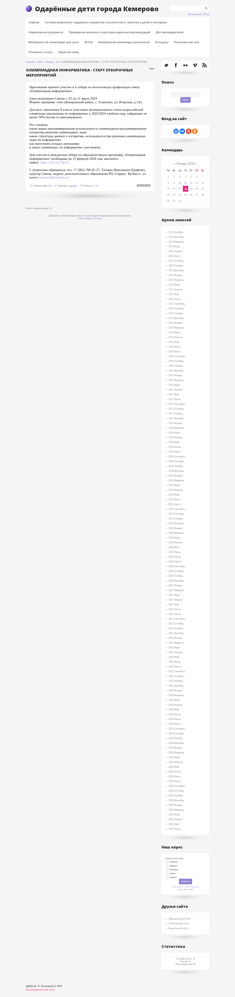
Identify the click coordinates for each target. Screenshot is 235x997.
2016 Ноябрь (176, 365)
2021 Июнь (175, 609)
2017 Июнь (175, 399)
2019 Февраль (176, 480)
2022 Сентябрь (177, 671)
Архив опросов (191, 887)
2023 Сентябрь (177, 728)
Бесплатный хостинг (37, 989)
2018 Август (175, 451)
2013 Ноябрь (176, 232)
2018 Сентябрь (177, 456)
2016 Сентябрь (177, 356)
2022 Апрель (176, 652)
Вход (206, 14)
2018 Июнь (175, 447)
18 (57, 62)
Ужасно (173, 877)
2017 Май (174, 394)
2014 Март (174, 246)
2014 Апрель (176, 251)
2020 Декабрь (176, 580)
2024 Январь (176, 747)
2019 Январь (176, 475)
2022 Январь (176, 638)
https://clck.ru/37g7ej (54, 162)
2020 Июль (175, 556)
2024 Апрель (176, 762)
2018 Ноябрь (176, 466)
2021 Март (174, 595)
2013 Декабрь (176, 237)
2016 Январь (176, 322)
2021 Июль (175, 614)
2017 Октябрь (176, 408)
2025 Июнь (175, 828)
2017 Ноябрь (176, 413)
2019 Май (174, 494)
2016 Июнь (175, 346)
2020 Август (175, 561)
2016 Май (174, 342)
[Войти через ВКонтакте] (182, 131)
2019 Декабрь (176, 523)
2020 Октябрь (176, 571)
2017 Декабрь (176, 418)
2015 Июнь (175, 299)
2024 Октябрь (176, 790)
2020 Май (174, 547)
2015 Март (174, 284)
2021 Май (174, 604)
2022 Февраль (176, 642)
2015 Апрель (176, 289)
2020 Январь (176, 528)
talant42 (72, 185)
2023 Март (174, 700)
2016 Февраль (176, 327)
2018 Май (174, 442)
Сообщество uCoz (179, 923)
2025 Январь (176, 805)
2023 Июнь (175, 714)
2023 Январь (176, 690)
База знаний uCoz (179, 928)
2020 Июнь (175, 552)
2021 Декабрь (176, 633)
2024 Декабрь (176, 800)
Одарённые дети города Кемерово (97, 8)
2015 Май (174, 294)
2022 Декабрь (176, 685)
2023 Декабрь (176, 743)
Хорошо (173, 866)
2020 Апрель (176, 542)
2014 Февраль (176, 241)
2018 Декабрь (176, 470)
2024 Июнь (175, 771)
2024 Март (174, 757)
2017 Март (174, 384)
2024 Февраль (176, 752)
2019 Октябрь (176, 513)
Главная (30, 62)
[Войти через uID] (176, 131)
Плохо (173, 873)
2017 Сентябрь (177, 404)
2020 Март (174, 537)
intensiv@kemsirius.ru (53, 177)
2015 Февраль (176, 279)
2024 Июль (175, 776)
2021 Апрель (176, 599)
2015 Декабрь (176, 318)
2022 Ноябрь (176, 680)
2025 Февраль (176, 809)
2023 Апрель (176, 704)
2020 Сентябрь (177, 566)
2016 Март (174, 332)
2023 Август (175, 723)
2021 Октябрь (176, 623)
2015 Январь (176, 275)
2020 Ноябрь (176, 575)
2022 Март (174, 647)
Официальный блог (180, 918)
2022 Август (175, 666)
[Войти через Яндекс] (188, 131)
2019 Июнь (175, 499)
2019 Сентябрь (177, 509)
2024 (40, 62)
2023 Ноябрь (176, 738)
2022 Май (174, 657)
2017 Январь (176, 375)
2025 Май (174, 824)
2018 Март (174, 432)
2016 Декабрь (176, 370)
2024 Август (175, 781)
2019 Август (175, 504)
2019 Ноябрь (176, 518)
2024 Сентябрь (177, 786)
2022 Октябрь (176, 676)
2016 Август (175, 351)
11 (185, 182)
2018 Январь (176, 423)
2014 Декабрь (176, 270)
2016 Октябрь (176, 361)
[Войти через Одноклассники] (195, 131)
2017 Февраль (176, 380)
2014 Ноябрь (176, 265)
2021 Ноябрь (176, 628)
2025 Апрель (176, 819)
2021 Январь (176, 585)
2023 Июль (175, 719)
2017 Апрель (176, 389)
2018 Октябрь (176, 461)
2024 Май (174, 766)
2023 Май (174, 709)
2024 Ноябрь (176, 795)
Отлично (174, 862)
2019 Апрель (176, 490)
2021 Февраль (176, 590)
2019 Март (174, 485)
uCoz (52, 989)
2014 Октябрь (176, 260)
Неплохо (174, 869)
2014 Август (175, 256)
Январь (49, 62)
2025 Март (174, 814)
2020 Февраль (176, 532)
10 (179, 182)
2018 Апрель (176, 437)
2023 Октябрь (176, 733)
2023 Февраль (176, 695)
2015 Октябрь (176, 308)
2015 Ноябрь (176, 313)
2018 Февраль (176, 427)
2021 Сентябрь (177, 618)
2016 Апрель (176, 337)
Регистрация (195, 14)
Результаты (178, 887)
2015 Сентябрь (177, 303)
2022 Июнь (175, 661)
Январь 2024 (185, 164)
